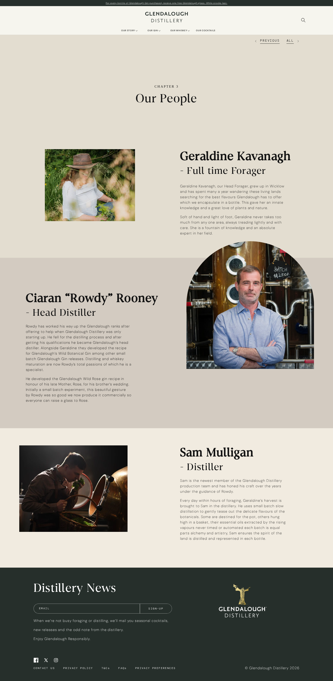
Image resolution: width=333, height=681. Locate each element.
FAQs (122, 668)
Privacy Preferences (155, 668)
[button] (128, 30)
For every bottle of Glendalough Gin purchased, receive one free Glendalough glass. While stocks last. (166, 3)
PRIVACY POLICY (78, 668)
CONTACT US (44, 668)
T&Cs (105, 668)
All (290, 40)
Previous (270, 40)
